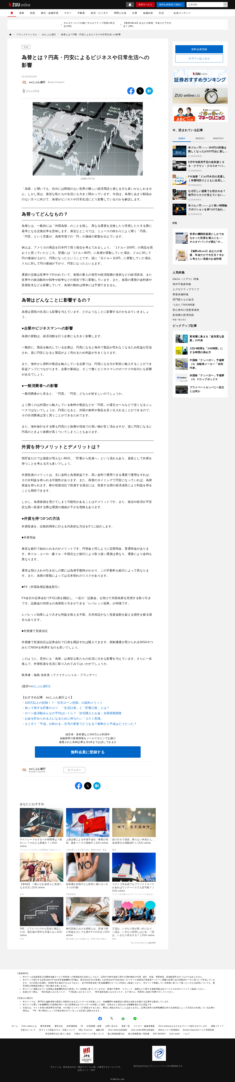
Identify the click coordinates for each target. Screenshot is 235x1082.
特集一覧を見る (179, 320)
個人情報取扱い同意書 (138, 1034)
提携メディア (217, 1026)
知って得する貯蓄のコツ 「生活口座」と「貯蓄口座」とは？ (67, 707)
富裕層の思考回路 (183, 314)
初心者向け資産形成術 (186, 309)
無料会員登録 (199, 49)
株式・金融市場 (49, 13)
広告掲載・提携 (94, 1026)
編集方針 (100, 1030)
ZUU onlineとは (29, 1026)
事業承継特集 (181, 294)
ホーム (15, 1026)
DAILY (182, 138)
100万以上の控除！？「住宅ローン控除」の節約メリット (64, 702)
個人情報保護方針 (116, 1034)
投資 (32, 13)
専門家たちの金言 (183, 299)
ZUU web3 (174, 1034)
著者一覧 (126, 1026)
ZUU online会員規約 (117, 1030)
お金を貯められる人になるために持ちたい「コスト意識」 (64, 718)
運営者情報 (45, 1026)
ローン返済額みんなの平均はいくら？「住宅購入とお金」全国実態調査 (73, 713)
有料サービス (145, 4)
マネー (68, 13)
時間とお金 (120, 13)
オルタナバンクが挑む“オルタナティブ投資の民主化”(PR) (89, 25)
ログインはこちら (199, 58)
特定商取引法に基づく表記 (58, 1034)
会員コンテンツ (182, 13)
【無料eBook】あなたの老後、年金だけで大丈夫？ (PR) (147, 25)
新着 (21, 13)
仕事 (134, 13)
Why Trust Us (85, 1030)
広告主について (28, 1030)
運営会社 (59, 1026)
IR (82, 1026)
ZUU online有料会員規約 (143, 1030)
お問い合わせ (111, 1026)
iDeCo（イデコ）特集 (186, 278)
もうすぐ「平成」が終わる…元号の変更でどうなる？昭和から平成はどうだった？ (81, 723)
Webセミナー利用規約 (169, 1030)
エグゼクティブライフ (186, 289)
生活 (161, 13)
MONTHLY (218, 138)
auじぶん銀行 (37, 82)
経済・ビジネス (99, 13)
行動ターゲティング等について (89, 1034)
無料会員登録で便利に (170, 4)
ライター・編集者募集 (144, 1026)
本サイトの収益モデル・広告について (57, 1030)
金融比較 (148, 13)
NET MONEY (159, 1034)
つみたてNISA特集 (184, 304)
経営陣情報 (72, 1026)
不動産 (81, 13)
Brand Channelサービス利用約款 (198, 1030)
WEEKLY (200, 138)
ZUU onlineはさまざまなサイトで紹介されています (182, 1026)
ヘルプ (186, 1034)
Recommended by (139, 943)
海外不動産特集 (182, 284)
